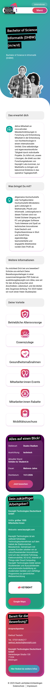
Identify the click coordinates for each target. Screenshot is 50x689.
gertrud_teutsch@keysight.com (22, 642)
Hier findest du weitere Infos (24, 669)
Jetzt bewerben (20, 484)
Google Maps (19, 601)
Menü (40, 10)
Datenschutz (18, 686)
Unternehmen (39, 4)
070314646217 (19, 640)
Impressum (32, 686)
